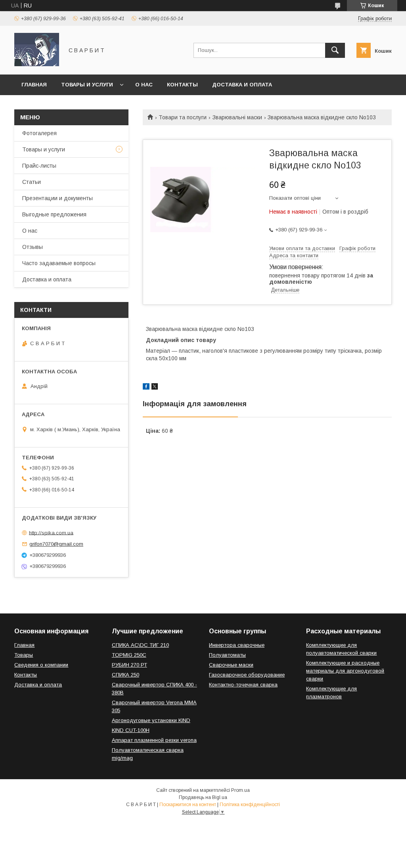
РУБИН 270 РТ (129, 665)
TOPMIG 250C (129, 655)
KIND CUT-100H (130, 730)
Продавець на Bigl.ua (203, 797)
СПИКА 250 (125, 675)
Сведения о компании (41, 665)
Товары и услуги (87, 85)
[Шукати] (335, 50)
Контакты (182, 85)
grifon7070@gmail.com (56, 544)
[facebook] (146, 387)
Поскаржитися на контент (187, 804)
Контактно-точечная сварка (243, 685)
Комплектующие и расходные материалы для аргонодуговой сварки (345, 671)
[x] (154, 387)
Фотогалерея (39, 133)
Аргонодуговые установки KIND (151, 720)
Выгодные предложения (54, 214)
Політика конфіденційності (250, 804)
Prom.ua (240, 790)
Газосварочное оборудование (247, 675)
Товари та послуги (183, 117)
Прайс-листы (39, 165)
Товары (23, 655)
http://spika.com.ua (51, 532)
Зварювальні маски (237, 117)
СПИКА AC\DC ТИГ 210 (140, 645)
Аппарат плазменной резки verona (154, 740)
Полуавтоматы (227, 655)
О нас (144, 85)
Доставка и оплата (242, 85)
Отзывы (32, 247)
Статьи (31, 182)
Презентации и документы (57, 198)
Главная (34, 85)
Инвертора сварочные (236, 645)
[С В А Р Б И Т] (36, 64)
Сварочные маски (231, 665)
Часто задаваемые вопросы (59, 263)
